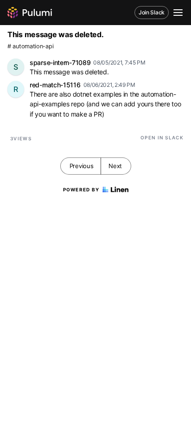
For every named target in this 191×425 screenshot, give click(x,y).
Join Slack (152, 12)
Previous (82, 166)
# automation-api (30, 46)
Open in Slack (162, 137)
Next (115, 166)
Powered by (81, 189)
